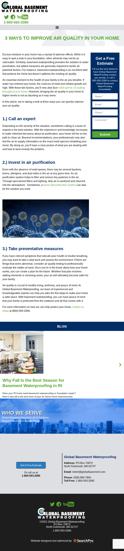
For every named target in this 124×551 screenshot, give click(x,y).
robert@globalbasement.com (84, 471)
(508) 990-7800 (77, 477)
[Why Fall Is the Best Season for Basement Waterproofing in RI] (21, 359)
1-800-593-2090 (16, 22)
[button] (57, 27)
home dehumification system (59, 185)
